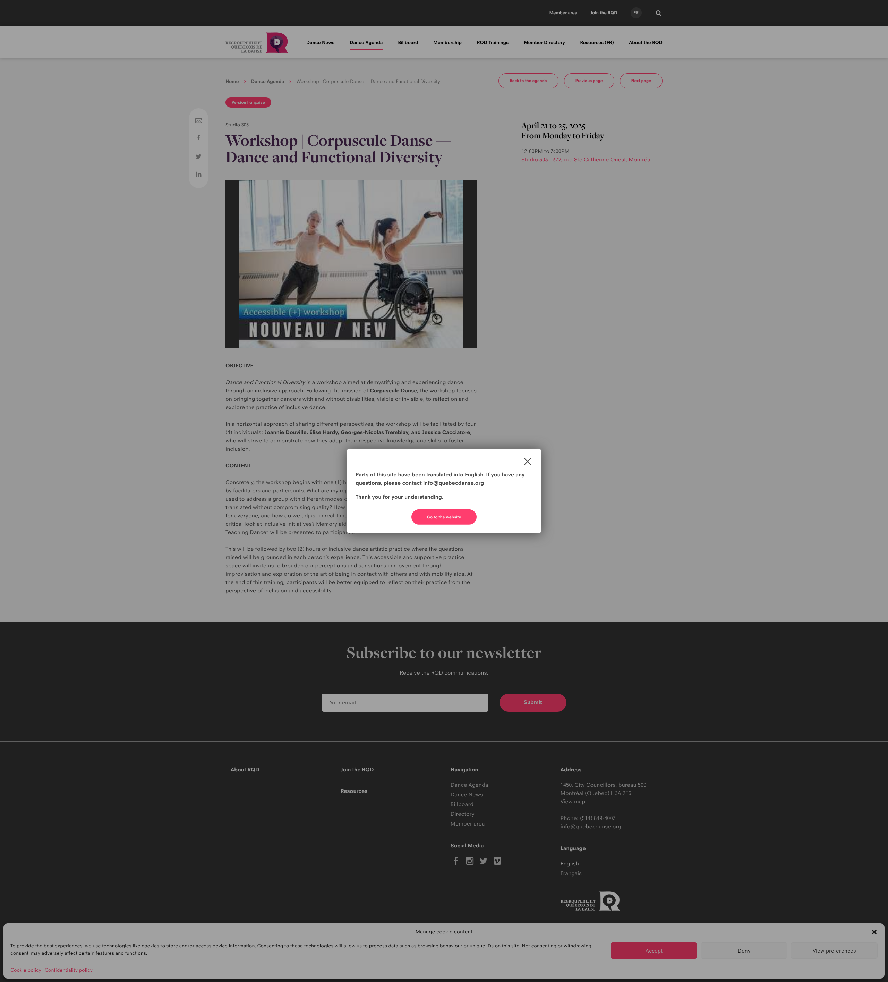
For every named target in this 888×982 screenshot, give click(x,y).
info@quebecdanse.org (453, 483)
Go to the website (444, 517)
